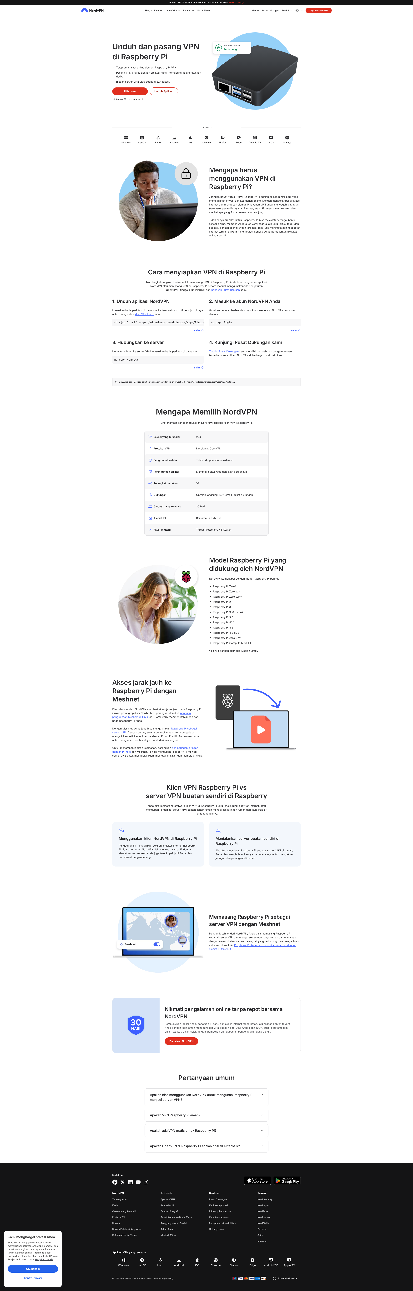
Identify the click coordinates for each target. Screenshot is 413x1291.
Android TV (271, 1265)
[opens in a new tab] (114, 1182)
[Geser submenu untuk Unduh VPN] (179, 10)
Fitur (156, 10)
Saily (270, 1235)
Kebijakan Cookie (44, 1259)
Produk (285, 10)
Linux (160, 1265)
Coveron (272, 1229)
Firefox (234, 1265)
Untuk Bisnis (204, 10)
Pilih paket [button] (130, 91)
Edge (252, 1265)
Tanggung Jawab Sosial (174, 1223)
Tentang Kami (119, 1199)
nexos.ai (272, 1240)
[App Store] (257, 1181)
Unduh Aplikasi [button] (163, 91)
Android (179, 1265)
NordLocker (273, 1217)
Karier (125, 1205)
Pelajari (187, 10)
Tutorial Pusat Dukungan (224, 351)
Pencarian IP (167, 1205)
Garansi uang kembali (124, 1211)
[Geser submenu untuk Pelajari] (193, 10)
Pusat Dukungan (270, 10)
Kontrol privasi (33, 1278)
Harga (148, 10)
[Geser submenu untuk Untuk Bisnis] (212, 10)
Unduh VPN (171, 10)
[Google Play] (287, 1181)
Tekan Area (167, 1229)
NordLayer (273, 1205)
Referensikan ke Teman (124, 1235)
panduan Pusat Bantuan (225, 289)
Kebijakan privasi (228, 1205)
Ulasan (116, 1223)
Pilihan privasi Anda (220, 1211)
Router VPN (118, 1217)
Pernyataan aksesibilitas (222, 1223)
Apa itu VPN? (168, 1199)
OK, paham (33, 1268)
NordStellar (273, 1223)
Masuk (255, 10)
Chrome (216, 1265)
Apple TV (289, 1265)
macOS (142, 1265)
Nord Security (275, 1199)
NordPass (272, 1211)
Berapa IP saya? (169, 1211)
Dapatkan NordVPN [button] (319, 10)
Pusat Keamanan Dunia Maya (176, 1217)
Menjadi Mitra (168, 1235)
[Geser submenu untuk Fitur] (161, 10)
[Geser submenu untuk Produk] (291, 10)
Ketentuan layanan (229, 1217)
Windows (123, 1265)
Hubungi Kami (216, 1229)
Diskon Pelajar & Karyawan (126, 1229)
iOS (197, 1265)
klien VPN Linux (144, 314)
